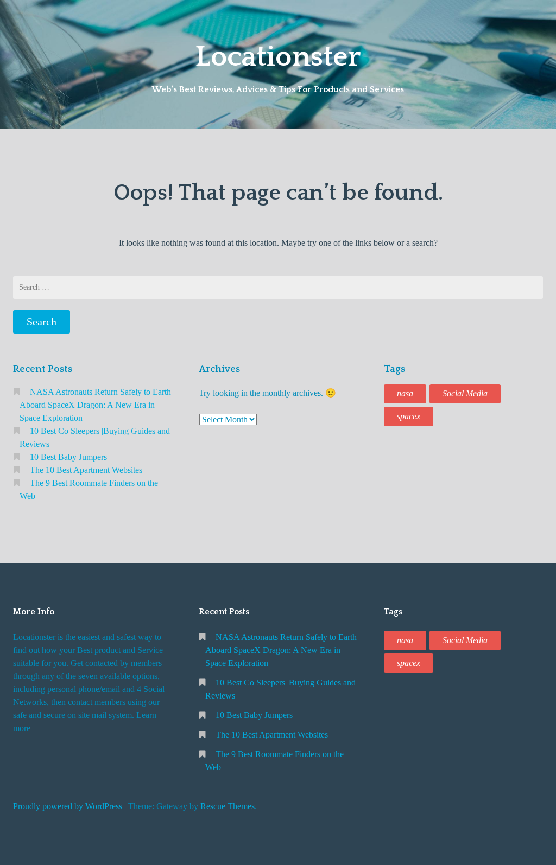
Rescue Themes (227, 806)
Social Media (465, 393)
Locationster (278, 57)
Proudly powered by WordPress (67, 806)
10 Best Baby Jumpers (68, 457)
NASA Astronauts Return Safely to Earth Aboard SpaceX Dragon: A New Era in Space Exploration (95, 404)
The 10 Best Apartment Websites (86, 470)
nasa (405, 393)
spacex (408, 416)
